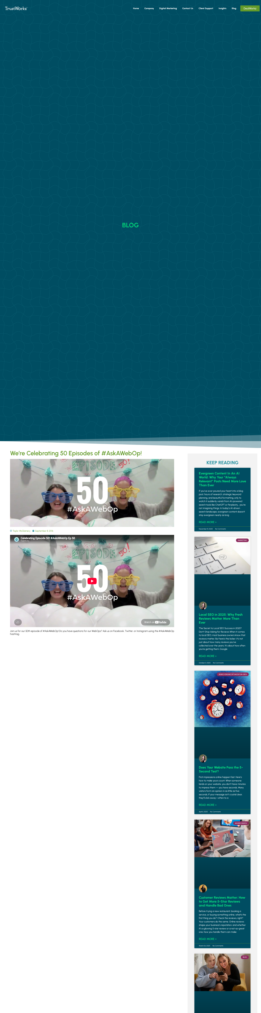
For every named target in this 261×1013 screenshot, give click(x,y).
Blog (234, 8)
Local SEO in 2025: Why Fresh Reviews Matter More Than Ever (221, 618)
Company (149, 8)
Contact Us (187, 8)
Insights (222, 8)
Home (136, 8)
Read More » (208, 522)
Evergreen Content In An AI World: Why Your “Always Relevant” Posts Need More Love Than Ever (222, 479)
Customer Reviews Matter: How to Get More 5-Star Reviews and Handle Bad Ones (222, 901)
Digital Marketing (168, 8)
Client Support (206, 8)
